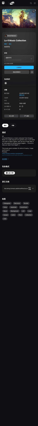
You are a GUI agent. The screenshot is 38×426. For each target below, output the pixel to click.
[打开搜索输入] (31, 3)
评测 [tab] (13, 125)
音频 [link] (5, 44)
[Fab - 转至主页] (12, 3)
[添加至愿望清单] (32, 72)
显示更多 (4, 159)
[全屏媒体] (33, 11)
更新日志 (21, 95)
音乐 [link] (10, 44)
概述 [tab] (5, 125)
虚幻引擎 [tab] (10, 173)
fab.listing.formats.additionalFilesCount (17, 188)
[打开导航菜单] (34, 3)
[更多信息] (22, 106)
